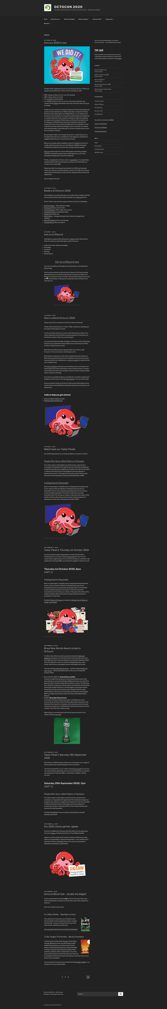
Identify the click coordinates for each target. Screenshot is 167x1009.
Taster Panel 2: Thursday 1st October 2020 (66, 550)
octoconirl (71, 557)
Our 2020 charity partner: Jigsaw (61, 826)
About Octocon (55, 19)
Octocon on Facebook (101, 123)
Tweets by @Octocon (100, 131)
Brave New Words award (61, 668)
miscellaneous (99, 107)
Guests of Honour (83, 19)
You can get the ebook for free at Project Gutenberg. (61, 929)
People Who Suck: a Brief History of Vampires (64, 461)
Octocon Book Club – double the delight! (65, 894)
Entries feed (98, 146)
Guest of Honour (99, 104)
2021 (53, 160)
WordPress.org (99, 152)
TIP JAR (99, 50)
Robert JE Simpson (57, 600)
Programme (109, 19)
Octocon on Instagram (101, 127)
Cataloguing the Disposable (56, 483)
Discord (46, 151)
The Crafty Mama (49, 210)
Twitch (77, 143)
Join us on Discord (53, 234)
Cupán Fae (47, 214)
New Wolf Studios (50, 220)
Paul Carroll (48, 208)
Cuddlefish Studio (50, 212)
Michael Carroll (76, 600)
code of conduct (73, 360)
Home (45, 19)
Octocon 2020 (68, 7)
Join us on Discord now (67, 261)
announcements (99, 101)
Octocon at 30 (97, 19)
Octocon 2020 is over (55, 42)
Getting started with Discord (53, 401)
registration (74, 160)
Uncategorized (99, 114)
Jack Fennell (53, 602)
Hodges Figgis (81, 962)
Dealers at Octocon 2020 (57, 190)
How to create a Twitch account (54, 398)
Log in (96, 142)
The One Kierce (49, 222)
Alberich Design (49, 206)
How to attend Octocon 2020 (59, 318)
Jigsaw (56, 103)
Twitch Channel (52, 366)
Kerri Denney (48, 216)
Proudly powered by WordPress (52, 1005)
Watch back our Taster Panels (59, 449)
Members (46, 23)
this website (70, 379)
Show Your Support (69, 19)
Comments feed (99, 149)
